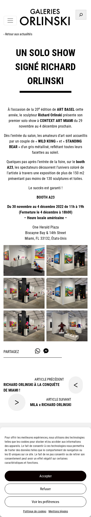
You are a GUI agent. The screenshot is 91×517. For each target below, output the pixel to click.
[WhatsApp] (37, 350)
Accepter (45, 476)
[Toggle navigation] (10, 20)
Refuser (45, 489)
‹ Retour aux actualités (18, 34)
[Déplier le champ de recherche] (81, 15)
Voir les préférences (45, 502)
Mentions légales (58, 511)
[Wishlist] (82, 5)
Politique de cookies (34, 511)
